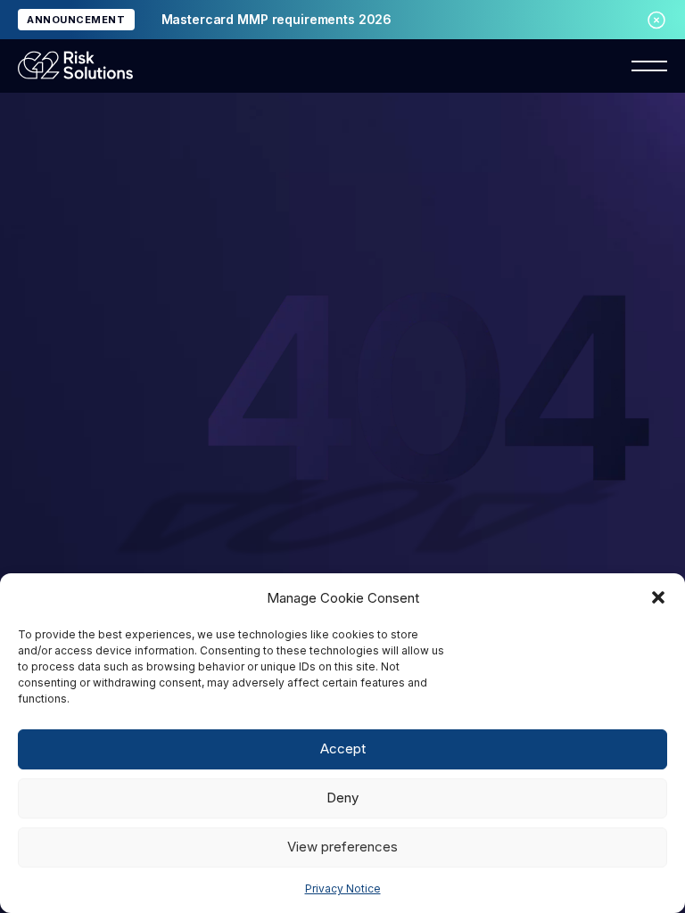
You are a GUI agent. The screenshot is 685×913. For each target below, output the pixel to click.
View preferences (342, 846)
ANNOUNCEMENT (76, 19)
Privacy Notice (343, 888)
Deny (342, 797)
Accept (343, 748)
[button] (658, 597)
